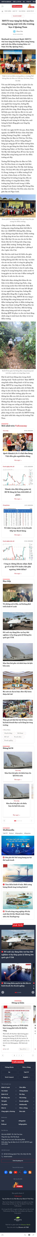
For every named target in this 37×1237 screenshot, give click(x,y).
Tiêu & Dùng (17, 1)
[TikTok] (20, 1172)
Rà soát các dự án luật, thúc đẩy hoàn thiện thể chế (17, 693)
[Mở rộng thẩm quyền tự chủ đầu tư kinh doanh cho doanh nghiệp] (16, 972)
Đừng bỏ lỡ (8, 748)
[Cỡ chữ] (25, 1235)
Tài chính (22, 11)
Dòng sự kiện (18, 1003)
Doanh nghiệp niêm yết (8, 466)
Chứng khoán (6, 1)
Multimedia (8, 830)
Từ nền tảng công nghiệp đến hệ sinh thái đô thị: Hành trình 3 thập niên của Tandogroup (16, 914)
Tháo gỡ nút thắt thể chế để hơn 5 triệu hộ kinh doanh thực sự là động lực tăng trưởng (18, 722)
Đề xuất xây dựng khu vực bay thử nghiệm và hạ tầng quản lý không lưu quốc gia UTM (17, 635)
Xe (24, 1)
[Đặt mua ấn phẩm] (30, 6)
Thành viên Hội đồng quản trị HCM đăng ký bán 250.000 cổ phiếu (18, 492)
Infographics (19, 833)
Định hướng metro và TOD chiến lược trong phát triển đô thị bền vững (15, 1028)
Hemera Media (25, 1224)
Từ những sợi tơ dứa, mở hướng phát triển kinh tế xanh (17, 605)
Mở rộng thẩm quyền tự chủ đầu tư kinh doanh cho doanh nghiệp (16, 984)
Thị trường (5, 430)
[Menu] (2, 1235)
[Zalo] (25, 1172)
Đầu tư (15, 11)
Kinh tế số (30, 11)
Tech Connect (9, 1077)
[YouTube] (15, 1172)
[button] (15, 820)
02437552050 (8, 1156)
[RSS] (30, 1172)
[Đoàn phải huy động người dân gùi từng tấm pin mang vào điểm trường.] (18, 195)
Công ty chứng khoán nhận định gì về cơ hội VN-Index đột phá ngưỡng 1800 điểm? (18, 566)
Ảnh (2, 1121)
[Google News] (29, 1235)
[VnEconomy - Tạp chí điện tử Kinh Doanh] (18, 1061)
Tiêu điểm (7, 11)
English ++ (26, 1077)
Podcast (11, 833)
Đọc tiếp (7, 581)
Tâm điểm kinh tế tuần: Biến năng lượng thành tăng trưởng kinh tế (17, 886)
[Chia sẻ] (33, 1235)
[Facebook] (6, 1172)
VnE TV (28, 1)
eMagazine (27, 833)
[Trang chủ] (2, 11)
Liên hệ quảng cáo (18, 1160)
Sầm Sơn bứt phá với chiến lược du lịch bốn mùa (18, 664)
